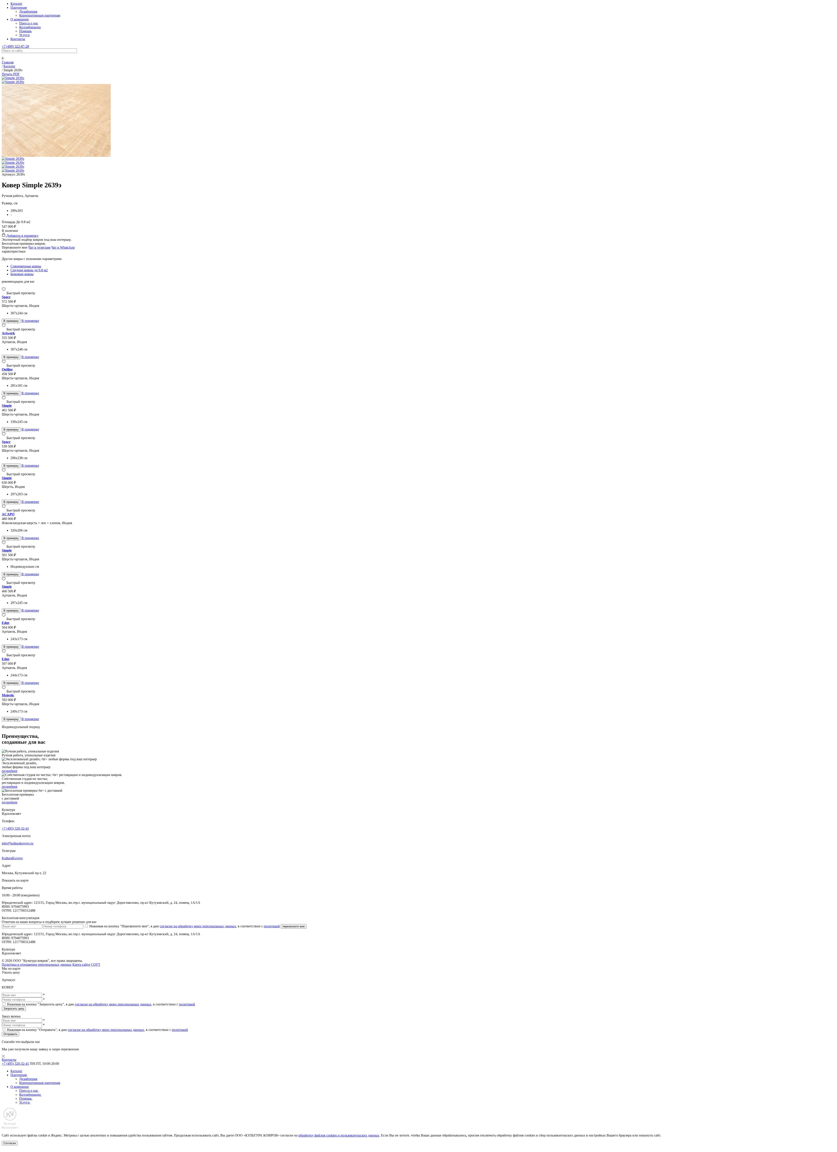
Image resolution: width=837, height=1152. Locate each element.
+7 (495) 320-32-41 (15, 828)
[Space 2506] (4, 438)
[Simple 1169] (4, 582)
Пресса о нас (28, 23)
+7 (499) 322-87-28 (15, 46)
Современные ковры (25, 266)
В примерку (11, 321)
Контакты (17, 39)
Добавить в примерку (22, 236)
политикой (272, 926)
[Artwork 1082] (4, 329)
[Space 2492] (4, 293)
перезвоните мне (293, 926)
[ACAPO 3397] (4, 510)
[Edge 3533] (4, 655)
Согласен (9, 1143)
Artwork (8, 333)
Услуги (24, 35)
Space (6, 297)
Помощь (25, 31)
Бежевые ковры (22, 274)
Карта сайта (81, 964)
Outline (7, 369)
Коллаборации (30, 27)
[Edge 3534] (4, 619)
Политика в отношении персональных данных (36, 964)
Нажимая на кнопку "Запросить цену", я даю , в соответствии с (101, 1004)
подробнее (9, 771)
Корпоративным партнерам (39, 15)
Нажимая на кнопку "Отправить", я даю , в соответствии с (97, 1030)
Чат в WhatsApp (63, 247)
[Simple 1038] (4, 474)
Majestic (8, 695)
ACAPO (8, 514)
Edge (5, 623)
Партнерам (18, 7)
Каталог (16, 3)
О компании (19, 19)
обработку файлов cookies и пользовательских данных (338, 1135)
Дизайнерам (28, 11)
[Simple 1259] (4, 546)
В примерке (30, 321)
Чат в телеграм (39, 247)
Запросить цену (13, 1008)
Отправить (10, 1034)
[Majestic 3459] (4, 691)
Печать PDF (11, 74)
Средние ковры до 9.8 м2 (29, 270)
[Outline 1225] (4, 365)
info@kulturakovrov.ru (17, 843)
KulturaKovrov (12, 858)
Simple (7, 405)
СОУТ (95, 964)
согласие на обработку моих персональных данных (198, 926)
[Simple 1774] (4, 401)
